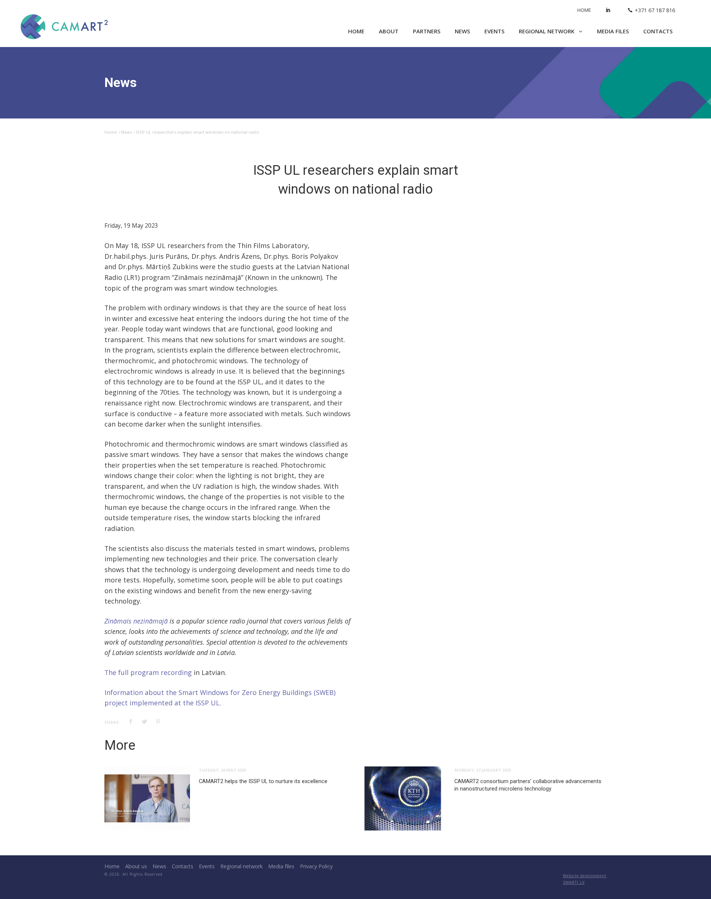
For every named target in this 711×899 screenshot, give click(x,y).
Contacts (657, 31)
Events (494, 31)
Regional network (547, 31)
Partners (426, 31)
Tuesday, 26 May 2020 (222, 770)
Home (584, 10)
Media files (613, 31)
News (462, 31)
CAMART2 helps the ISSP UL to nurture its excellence (263, 781)
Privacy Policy (316, 866)
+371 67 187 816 (655, 10)
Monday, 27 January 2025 (482, 770)
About (388, 31)
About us (136, 866)
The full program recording (148, 672)
